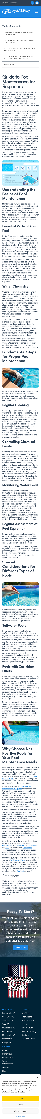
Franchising (7, 1054)
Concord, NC (7, 1038)
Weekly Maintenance (7, 1062)
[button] (37, 1077)
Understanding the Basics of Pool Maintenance (18, 34)
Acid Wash (26, 1013)
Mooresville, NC (8, 1035)
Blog (4, 1071)
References (9, 64)
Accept (20, 1098)
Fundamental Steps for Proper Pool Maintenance (19, 42)
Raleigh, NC (7, 1042)
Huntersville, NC (8, 1013)
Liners (24, 1024)
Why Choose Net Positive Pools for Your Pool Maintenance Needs (19, 57)
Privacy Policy (20, 1116)
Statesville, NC (8, 1020)
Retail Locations (11, 3)
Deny (21, 1105)
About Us (6, 1050)
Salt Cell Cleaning (29, 1031)
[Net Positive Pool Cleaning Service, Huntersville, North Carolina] (16, 11)
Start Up (25, 1035)
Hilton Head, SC (8, 1031)
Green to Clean (28, 1020)
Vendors (5, 1067)
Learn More (20, 947)
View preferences (20, 1111)
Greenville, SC (8, 1017)
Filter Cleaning (27, 1017)
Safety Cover (27, 1028)
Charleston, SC (8, 1028)
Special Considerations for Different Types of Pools (20, 50)
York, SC (5, 1024)
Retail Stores (7, 1057)
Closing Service (28, 1038)
